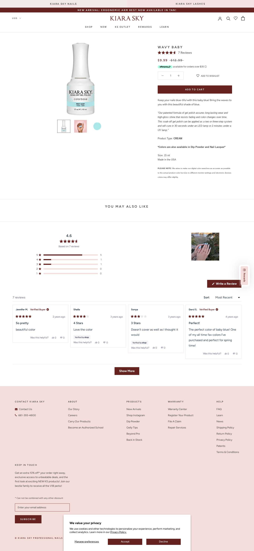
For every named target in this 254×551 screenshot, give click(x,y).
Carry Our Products (79, 421)
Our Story (73, 409)
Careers (72, 415)
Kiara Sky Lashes (190, 3)
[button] (175, 52)
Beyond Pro (133, 433)
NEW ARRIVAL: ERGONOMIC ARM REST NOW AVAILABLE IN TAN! (127, 10)
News (219, 421)
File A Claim (174, 421)
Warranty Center (177, 409)
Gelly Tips (132, 427)
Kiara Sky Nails (63, 3)
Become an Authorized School (85, 427)
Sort (207, 297)
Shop (89, 27)
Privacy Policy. (118, 532)
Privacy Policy (224, 439)
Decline (163, 541)
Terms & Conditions (227, 452)
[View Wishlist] (235, 18)
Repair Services (177, 427)
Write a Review (228, 285)
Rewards (145, 27)
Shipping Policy (225, 427)
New (103, 27)
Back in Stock (134, 439)
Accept (125, 541)
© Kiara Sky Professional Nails (39, 538)
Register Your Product (180, 415)
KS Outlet (123, 27)
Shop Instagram (135, 415)
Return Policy (224, 433)
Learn (164, 27)
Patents (220, 446)
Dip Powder (133, 421)
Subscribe (28, 519)
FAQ (219, 409)
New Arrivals (133, 409)
